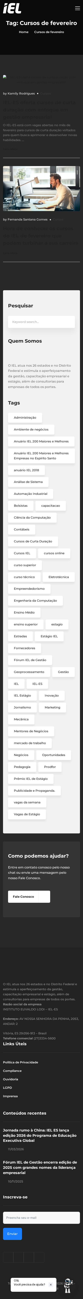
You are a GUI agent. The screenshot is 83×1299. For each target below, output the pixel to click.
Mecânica (21, 719)
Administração (25, 417)
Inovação (52, 695)
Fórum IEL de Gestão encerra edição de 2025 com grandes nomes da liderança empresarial (40, 1167)
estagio (57, 624)
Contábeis (21, 529)
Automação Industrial (30, 494)
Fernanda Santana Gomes (28, 219)
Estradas (20, 636)
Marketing (52, 707)
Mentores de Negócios (31, 731)
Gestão (63, 672)
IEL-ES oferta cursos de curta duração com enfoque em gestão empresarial (39, 110)
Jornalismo (22, 707)
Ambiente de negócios (31, 429)
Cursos (45, 93)
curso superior (25, 565)
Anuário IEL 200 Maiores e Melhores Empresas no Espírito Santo (41, 455)
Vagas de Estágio (27, 814)
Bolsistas (21, 506)
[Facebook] (18, 1257)
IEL (16, 684)
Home (23, 32)
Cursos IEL (22, 553)
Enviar (12, 1234)
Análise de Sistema (28, 482)
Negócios (21, 755)
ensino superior (26, 624)
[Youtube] (39, 1257)
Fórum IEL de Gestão (30, 660)
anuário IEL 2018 (26, 470)
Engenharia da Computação (35, 600)
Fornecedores (24, 648)
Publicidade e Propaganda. (34, 791)
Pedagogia (22, 767)
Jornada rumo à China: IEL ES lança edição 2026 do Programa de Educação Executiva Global (40, 1135)
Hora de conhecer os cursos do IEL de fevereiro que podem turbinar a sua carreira (40, 236)
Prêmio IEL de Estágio (31, 779)
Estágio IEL (49, 636)
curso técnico (24, 577)
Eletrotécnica (59, 577)
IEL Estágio (22, 695)
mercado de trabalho (30, 743)
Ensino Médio (24, 612)
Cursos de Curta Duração (33, 541)
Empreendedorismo (29, 589)
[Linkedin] (29, 1257)
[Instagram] (8, 1257)
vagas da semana (27, 802)
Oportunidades (53, 755)
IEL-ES (37, 684)
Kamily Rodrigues (21, 93)
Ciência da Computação (32, 517)
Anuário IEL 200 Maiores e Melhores (41, 441)
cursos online (54, 553)
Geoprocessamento (29, 672)
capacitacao (50, 506)
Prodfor (50, 767)
